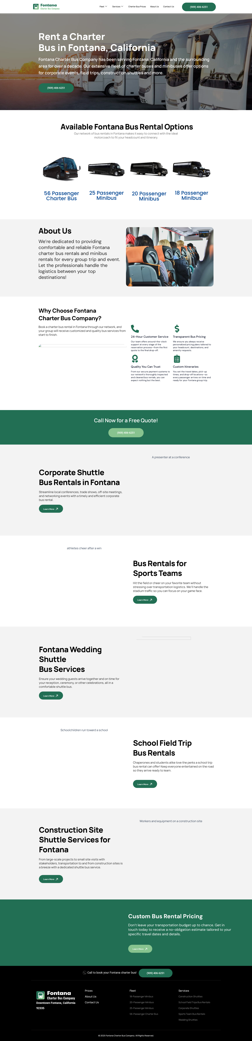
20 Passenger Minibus (149, 196)
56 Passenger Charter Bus (61, 196)
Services (116, 6)
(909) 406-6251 (199, 6)
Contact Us (168, 6)
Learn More (48, 509)
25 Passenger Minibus (106, 195)
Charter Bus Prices (137, 6)
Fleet (102, 6)
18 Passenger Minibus (191, 195)
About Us (154, 6)
